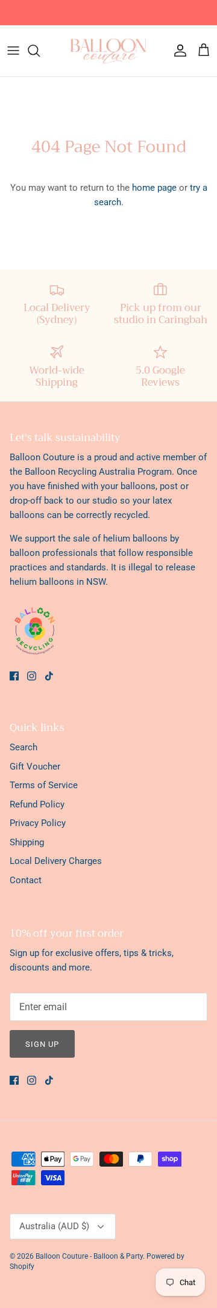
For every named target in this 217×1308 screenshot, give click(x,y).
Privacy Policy (38, 823)
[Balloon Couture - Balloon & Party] (108, 50)
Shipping (27, 842)
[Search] (40, 50)
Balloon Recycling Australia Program (98, 471)
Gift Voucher (35, 766)
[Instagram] (31, 675)
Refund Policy (37, 804)
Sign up (42, 1044)
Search (23, 747)
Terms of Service (44, 785)
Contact (26, 880)
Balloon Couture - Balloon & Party (89, 1256)
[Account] (177, 50)
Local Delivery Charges (56, 861)
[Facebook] (14, 675)
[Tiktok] (49, 675)
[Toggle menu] (13, 50)
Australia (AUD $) (54, 1226)
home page (154, 187)
